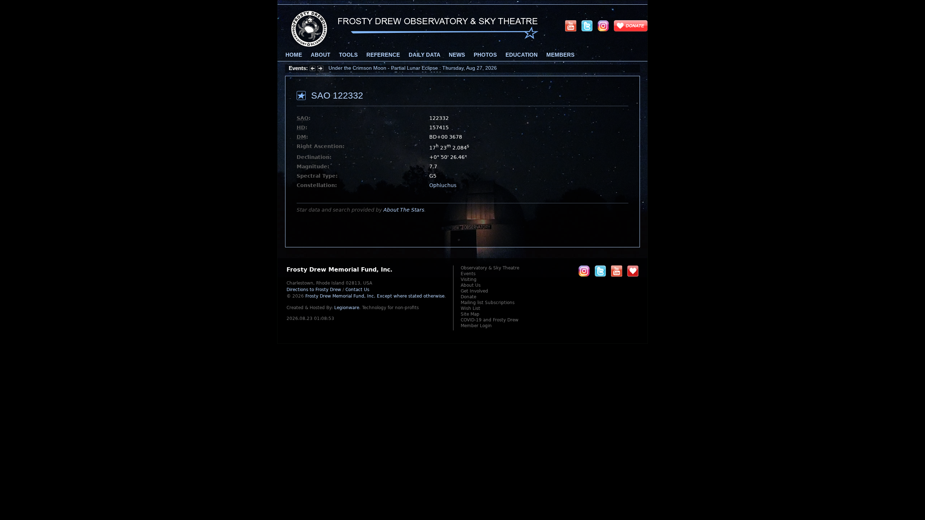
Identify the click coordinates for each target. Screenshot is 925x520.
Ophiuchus (442, 185)
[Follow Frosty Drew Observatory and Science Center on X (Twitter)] (587, 26)
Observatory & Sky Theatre (490, 267)
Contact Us (357, 289)
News (457, 55)
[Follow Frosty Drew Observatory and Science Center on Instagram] (603, 26)
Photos (485, 55)
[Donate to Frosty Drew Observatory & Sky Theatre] (632, 270)
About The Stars (403, 210)
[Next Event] (320, 69)
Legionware (346, 307)
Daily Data (424, 55)
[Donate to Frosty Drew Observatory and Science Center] (631, 26)
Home (293, 55)
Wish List (470, 308)
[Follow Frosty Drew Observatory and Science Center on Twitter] (600, 270)
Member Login (476, 325)
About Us (471, 285)
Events (468, 273)
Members (560, 55)
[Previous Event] (312, 69)
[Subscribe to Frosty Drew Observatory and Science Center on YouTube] (570, 26)
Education (521, 55)
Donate (468, 296)
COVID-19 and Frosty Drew (490, 319)
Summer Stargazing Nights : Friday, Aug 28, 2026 (385, 68)
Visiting (469, 279)
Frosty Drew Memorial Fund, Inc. (374, 296)
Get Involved (474, 291)
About (320, 55)
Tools (348, 55)
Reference (383, 55)
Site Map (470, 314)
